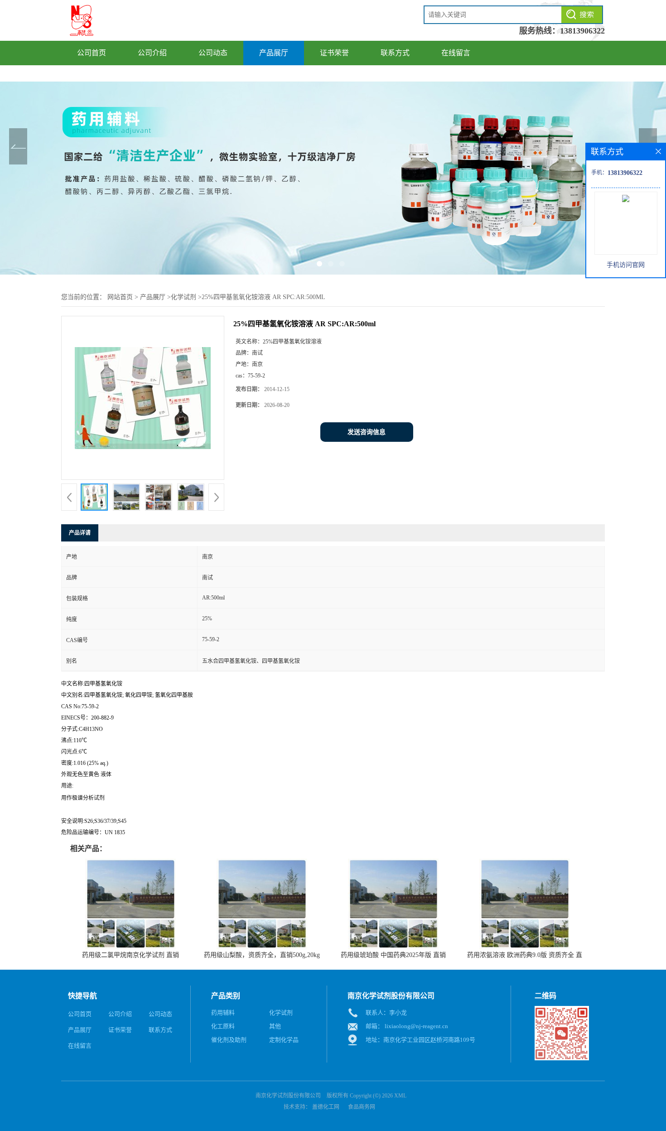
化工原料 (223, 1026)
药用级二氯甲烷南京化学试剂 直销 (130, 955)
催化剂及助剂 (228, 1039)
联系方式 (395, 53)
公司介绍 (152, 53)
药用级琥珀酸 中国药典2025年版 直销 (393, 955)
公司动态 (212, 53)
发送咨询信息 (366, 432)
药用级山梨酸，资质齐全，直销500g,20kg (262, 955)
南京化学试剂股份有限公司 (288, 1095)
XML (400, 1095)
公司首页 (91, 53)
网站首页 (120, 297)
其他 (275, 1026)
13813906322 (582, 30)
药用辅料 (223, 1012)
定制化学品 (284, 1039)
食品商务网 (361, 1107)
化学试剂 (183, 297)
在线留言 (455, 53)
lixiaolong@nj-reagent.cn (416, 1026)
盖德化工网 (325, 1107)
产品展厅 (273, 53)
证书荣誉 (334, 53)
